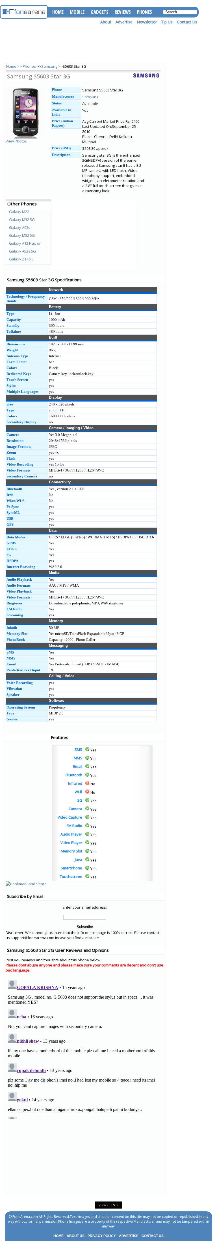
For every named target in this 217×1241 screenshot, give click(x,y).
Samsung (49, 66)
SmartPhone (71, 868)
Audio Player (71, 834)
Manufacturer (63, 96)
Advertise (124, 22)
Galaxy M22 (19, 211)
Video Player (71, 842)
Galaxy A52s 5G (22, 251)
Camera (75, 808)
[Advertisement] (28, 757)
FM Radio (74, 825)
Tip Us (167, 22)
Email (77, 766)
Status (57, 103)
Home (11, 66)
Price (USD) (61, 148)
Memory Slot (71, 851)
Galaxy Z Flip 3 (21, 259)
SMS (78, 749)
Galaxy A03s (19, 227)
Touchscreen (71, 876)
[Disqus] (85, 1048)
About (105, 22)
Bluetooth (74, 774)
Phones (30, 66)
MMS (78, 757)
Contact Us (187, 22)
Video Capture (70, 817)
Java (78, 859)
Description (61, 155)
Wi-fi (78, 791)
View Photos (16, 141)
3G (79, 800)
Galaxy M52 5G (22, 235)
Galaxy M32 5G (22, 219)
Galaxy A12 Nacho (24, 243)
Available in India (61, 112)
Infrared (75, 783)
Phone (57, 89)
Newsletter (147, 22)
